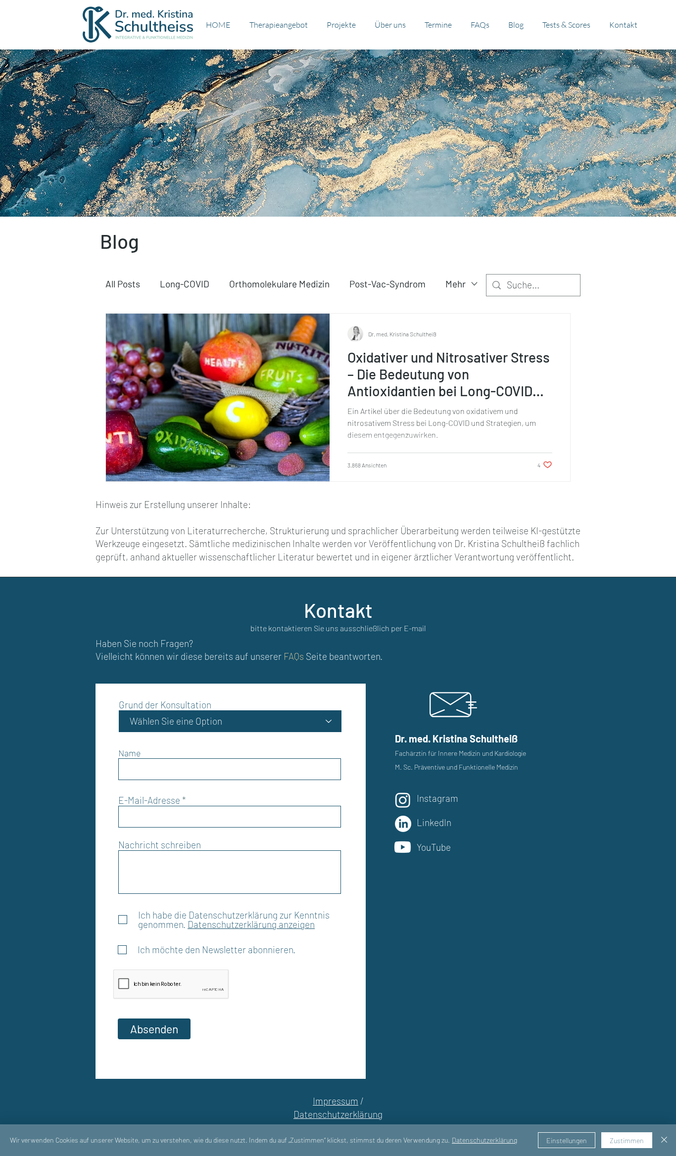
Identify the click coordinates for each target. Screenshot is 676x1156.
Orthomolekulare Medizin (279, 283)
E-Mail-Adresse (149, 800)
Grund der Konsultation (165, 704)
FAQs (294, 656)
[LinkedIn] (403, 824)
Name (129, 752)
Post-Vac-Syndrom (387, 283)
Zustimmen (627, 1140)
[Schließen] (664, 1140)
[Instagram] (403, 800)
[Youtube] (402, 847)
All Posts (122, 283)
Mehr (455, 283)
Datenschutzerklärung (338, 1114)
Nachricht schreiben (159, 844)
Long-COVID (184, 283)
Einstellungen (566, 1140)
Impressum (335, 1101)
